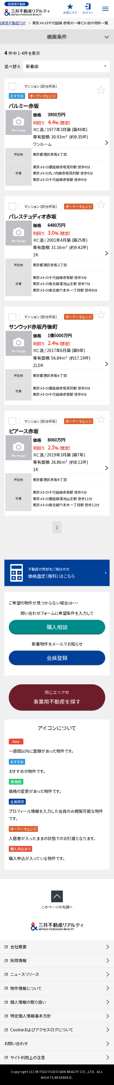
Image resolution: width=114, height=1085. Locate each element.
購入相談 (57, 627)
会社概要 (17, 946)
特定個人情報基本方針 (29, 1016)
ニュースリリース (23, 974)
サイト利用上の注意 (26, 1057)
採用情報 (17, 960)
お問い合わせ (16, 1043)
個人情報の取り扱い (27, 1002)
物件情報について (25, 988)
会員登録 (57, 657)
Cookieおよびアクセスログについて (40, 1029)
